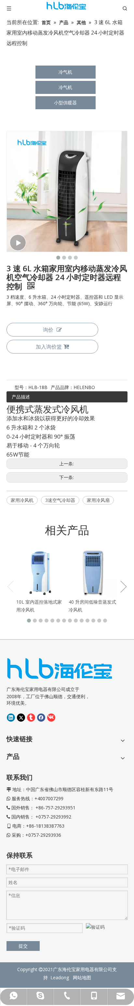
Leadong (61, 977)
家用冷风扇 (98, 500)
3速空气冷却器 (60, 500)
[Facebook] (41, 717)
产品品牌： (62, 387)
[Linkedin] (11, 717)
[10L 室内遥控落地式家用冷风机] (40, 571)
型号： (21, 387)
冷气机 (65, 72)
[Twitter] (21, 717)
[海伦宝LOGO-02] (60, 668)
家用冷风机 (22, 500)
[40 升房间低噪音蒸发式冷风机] (93, 571)
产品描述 (21, 397)
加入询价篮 (49, 346)
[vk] (51, 717)
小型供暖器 (65, 102)
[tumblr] (31, 717)
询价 (48, 329)
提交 (23, 946)
